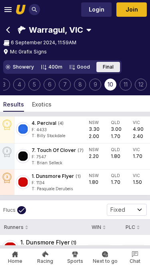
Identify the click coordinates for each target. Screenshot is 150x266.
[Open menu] (8, 9)
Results (13, 104)
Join (132, 9)
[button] (50, 30)
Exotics (42, 104)
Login (96, 9)
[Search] (34, 9)
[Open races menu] (89, 30)
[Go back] (8, 30)
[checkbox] (14, 210)
